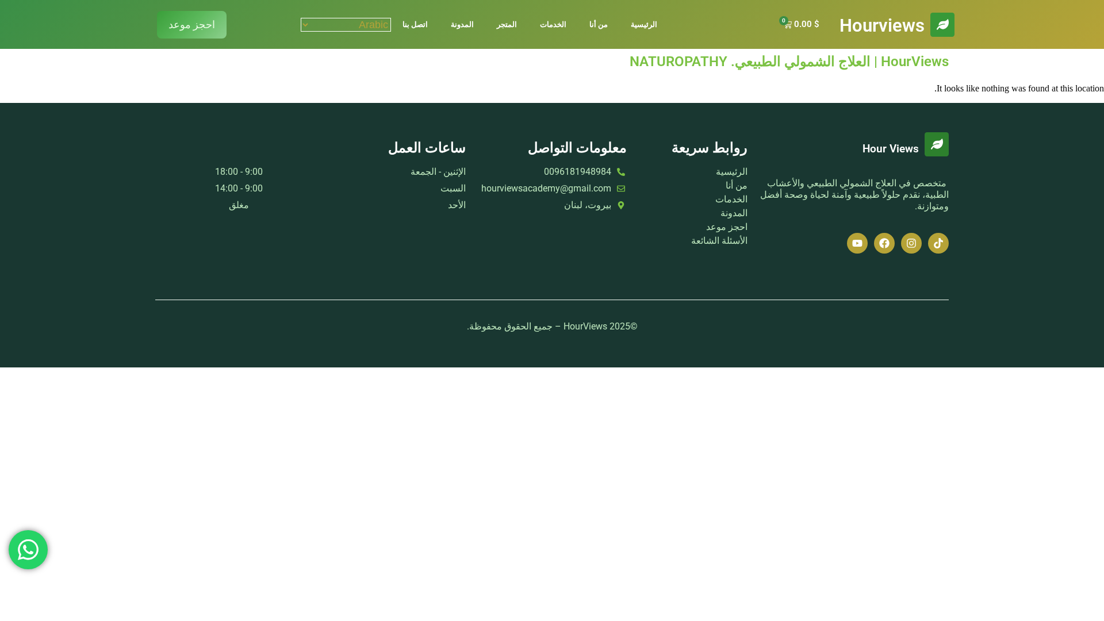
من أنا (598, 24)
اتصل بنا (415, 24)
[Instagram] (911, 243)
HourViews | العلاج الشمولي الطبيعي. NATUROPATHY (789, 61)
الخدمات (553, 24)
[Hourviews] (942, 25)
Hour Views (890, 149)
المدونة (462, 24)
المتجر (507, 24)
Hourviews (882, 25)
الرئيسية (644, 24)
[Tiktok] (938, 243)
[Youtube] (857, 243)
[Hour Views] (937, 144)
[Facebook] (884, 243)
